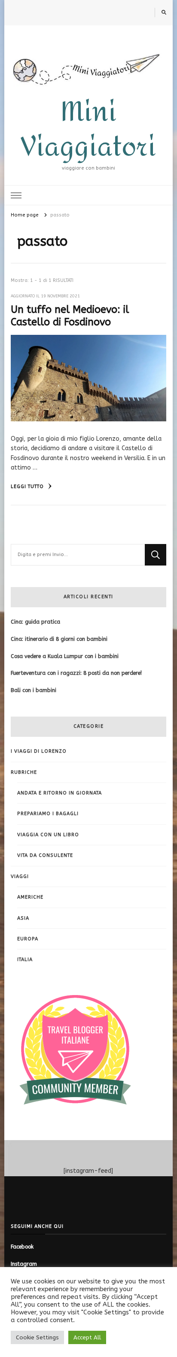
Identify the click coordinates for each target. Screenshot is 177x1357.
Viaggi (20, 876)
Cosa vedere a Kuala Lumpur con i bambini (65, 656)
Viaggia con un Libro (48, 835)
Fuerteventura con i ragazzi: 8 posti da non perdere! (76, 673)
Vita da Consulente (45, 855)
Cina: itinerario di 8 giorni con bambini (59, 639)
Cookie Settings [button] (37, 1337)
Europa (27, 939)
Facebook (22, 1247)
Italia (25, 959)
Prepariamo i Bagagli (48, 813)
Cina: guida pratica (35, 622)
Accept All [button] (87, 1337)
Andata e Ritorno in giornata (59, 793)
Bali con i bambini (33, 690)
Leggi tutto (28, 486)
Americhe (30, 897)
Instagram (24, 1264)
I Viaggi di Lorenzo (39, 751)
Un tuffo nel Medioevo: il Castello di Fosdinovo (70, 315)
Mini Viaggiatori (88, 129)
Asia (23, 918)
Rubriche (24, 772)
